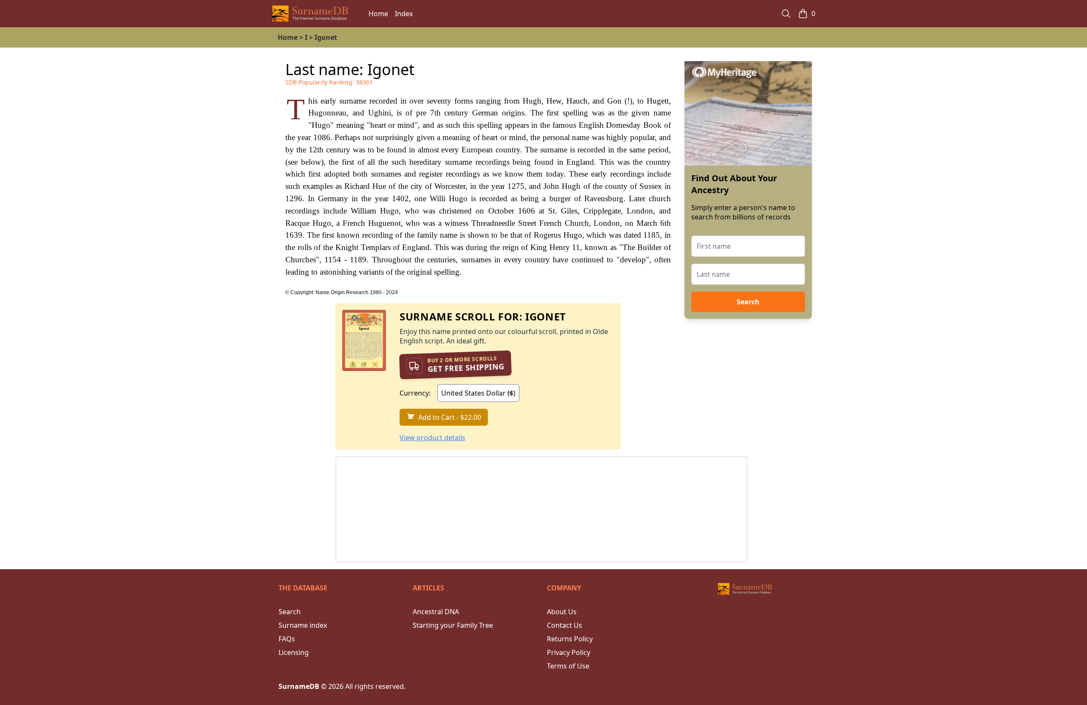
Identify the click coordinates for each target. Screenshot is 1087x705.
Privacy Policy (568, 652)
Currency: (415, 393)
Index (404, 13)
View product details (432, 437)
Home (378, 13)
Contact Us (564, 625)
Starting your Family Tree (453, 625)
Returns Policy (570, 638)
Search (748, 301)
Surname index (303, 625)
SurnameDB (299, 686)
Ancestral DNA (436, 611)
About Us (562, 611)
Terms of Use (568, 666)
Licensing (294, 652)
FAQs (287, 638)
